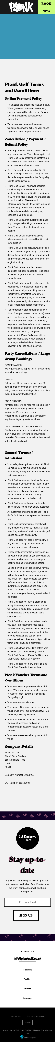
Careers (27, 1023)
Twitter (27, 979)
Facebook (28, 969)
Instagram (27, 998)
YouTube (27, 988)
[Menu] (4, 7)
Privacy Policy (16, 1016)
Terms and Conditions (36, 1016)
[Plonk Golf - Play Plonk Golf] (21, 7)
